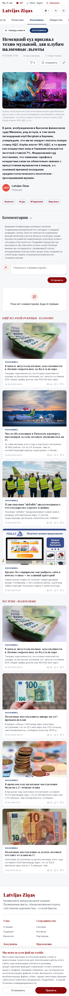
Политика (18, 20)
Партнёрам (42, 936)
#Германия (36, 201)
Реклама (41, 927)
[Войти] (56, 10)
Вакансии (8, 936)
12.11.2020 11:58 (10, 55)
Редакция (8, 931)
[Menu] (63, 10)
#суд (22, 201)
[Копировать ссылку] (64, 62)
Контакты (41, 931)
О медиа (8, 927)
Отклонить (18, 990)
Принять (51, 990)
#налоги (9, 201)
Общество (56, 20)
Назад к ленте (17, 30)
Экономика (37, 20)
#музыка (54, 201)
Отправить (57, 280)
